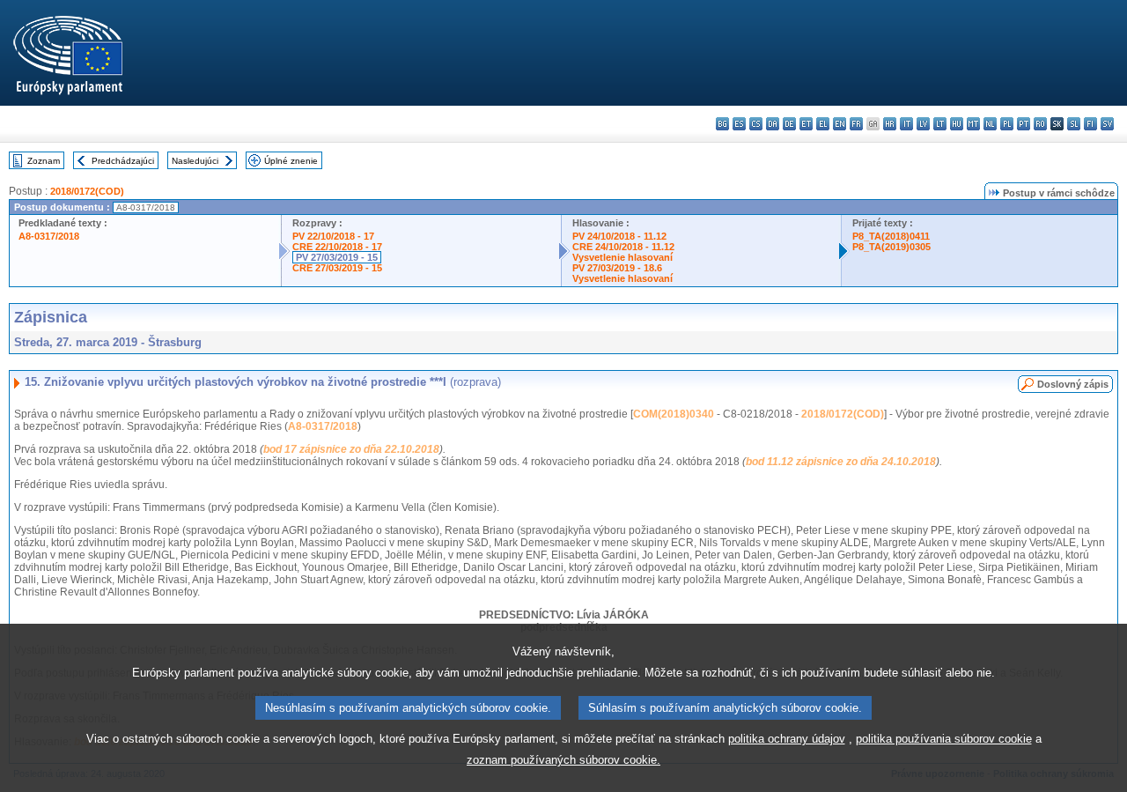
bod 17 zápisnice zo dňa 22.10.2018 (351, 449)
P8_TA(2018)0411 (891, 236)
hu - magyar (956, 123)
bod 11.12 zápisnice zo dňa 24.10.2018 (841, 461)
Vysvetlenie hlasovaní (622, 257)
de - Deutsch (789, 123)
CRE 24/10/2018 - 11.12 (623, 246)
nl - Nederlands (990, 123)
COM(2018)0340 (673, 414)
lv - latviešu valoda (923, 123)
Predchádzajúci (123, 161)
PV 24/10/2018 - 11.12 (619, 236)
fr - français (856, 123)
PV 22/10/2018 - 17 (333, 236)
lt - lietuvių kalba (940, 123)
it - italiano (906, 123)
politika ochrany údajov (786, 738)
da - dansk (772, 123)
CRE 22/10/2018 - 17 (337, 246)
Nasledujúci (195, 161)
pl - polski (1006, 123)
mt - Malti (973, 123)
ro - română (1040, 123)
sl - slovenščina (1073, 123)
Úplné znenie (291, 161)
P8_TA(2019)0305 (891, 246)
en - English (839, 123)
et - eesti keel (806, 123)
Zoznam (43, 161)
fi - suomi (1090, 123)
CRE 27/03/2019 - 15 (337, 268)
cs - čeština (755, 123)
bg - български (722, 123)
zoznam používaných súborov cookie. (563, 759)
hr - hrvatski (889, 123)
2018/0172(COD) (87, 191)
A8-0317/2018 (48, 236)
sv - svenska (1107, 123)
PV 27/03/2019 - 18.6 (617, 268)
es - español (739, 123)
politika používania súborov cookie (944, 738)
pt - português (1023, 123)
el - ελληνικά (822, 123)
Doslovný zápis (1073, 384)
